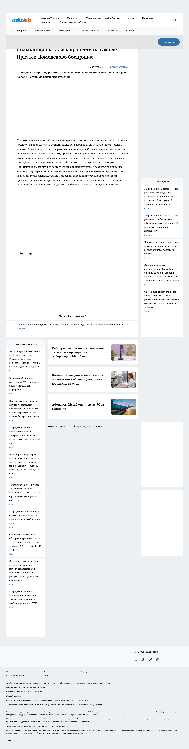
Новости (72, 18)
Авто (131, 18)
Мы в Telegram (19, 30)
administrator (119, 66)
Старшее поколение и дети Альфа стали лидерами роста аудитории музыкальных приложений (70, 326)
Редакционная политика (91, 672)
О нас (46, 675)
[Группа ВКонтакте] (135, 660)
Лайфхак (112, 30)
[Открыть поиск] (174, 20)
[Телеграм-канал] (150, 660)
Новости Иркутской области (103, 18)
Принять (168, 41)
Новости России (49, 18)
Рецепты (130, 30)
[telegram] (31, 254)
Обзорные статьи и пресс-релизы (20, 672)
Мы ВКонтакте (43, 30)
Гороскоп (148, 18)
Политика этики (50, 672)
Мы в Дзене (65, 30)
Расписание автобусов (73, 22)
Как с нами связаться (15, 675)
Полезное (45, 22)
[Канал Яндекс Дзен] (157, 660)
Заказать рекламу (90, 30)
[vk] (21, 254)
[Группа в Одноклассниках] (143, 660)
